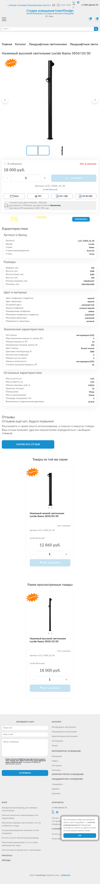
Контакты (58, 802)
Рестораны (57, 766)
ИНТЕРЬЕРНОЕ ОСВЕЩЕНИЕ (66, 751)
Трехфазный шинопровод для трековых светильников (19, 809)
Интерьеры (57, 756)
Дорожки (56, 793)
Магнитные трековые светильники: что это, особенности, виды (21, 824)
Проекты (7, 856)
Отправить (25, 773)
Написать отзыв (28, 444)
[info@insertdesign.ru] (53, 5)
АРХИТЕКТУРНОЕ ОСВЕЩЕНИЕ (68, 774)
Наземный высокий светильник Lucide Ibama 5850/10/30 (48, 640)
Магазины (56, 770)
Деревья (55, 789)
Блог (5, 802)
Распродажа (57, 741)
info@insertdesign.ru (61, 824)
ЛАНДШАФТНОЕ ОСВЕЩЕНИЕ (67, 779)
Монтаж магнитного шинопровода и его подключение (20, 816)
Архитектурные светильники (65, 736)
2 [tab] (51, 633)
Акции (55, 745)
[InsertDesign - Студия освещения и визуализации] (50, 20)
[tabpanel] (50, 489)
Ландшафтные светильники (64, 732)
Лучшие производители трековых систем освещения (20, 831)
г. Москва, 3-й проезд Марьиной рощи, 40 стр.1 (29, 5)
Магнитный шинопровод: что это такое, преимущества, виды (20, 843)
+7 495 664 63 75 (89, 5)
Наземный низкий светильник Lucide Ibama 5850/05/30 (47, 514)
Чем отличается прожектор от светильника (21, 850)
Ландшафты (57, 784)
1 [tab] (48, 508)
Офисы (55, 761)
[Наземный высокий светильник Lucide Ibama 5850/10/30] (50, 100)
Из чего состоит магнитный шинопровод (20, 838)
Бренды (6, 860)
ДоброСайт (65, 875)
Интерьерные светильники (64, 727)
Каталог (56, 722)
